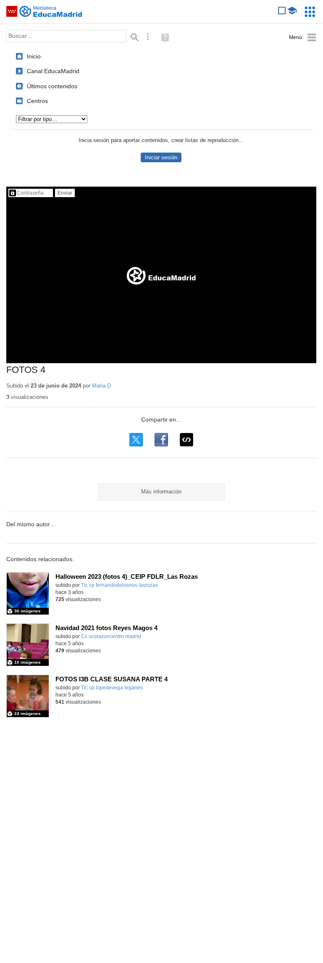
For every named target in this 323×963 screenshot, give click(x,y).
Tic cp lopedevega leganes (112, 687)
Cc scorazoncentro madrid (111, 636)
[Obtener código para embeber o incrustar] (186, 439)
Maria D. (102, 386)
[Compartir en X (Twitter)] (136, 439)
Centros (37, 101)
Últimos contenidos (52, 86)
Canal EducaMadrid (53, 71)
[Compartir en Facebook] (161, 439)
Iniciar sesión (161, 157)
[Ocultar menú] (302, 37)
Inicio (34, 56)
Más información (161, 491)
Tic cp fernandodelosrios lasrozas (119, 585)
